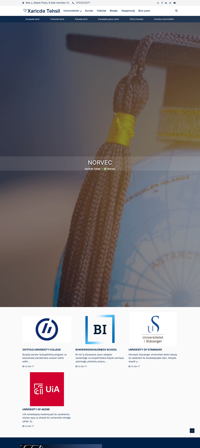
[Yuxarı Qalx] (192, 430)
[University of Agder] (46, 389)
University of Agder (36, 409)
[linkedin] (166, 3)
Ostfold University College (41, 349)
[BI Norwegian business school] (100, 329)
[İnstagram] (170, 3)
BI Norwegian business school (96, 349)
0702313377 (83, 2)
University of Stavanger (145, 349)
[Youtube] (175, 3)
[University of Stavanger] (153, 329)
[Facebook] (162, 3)
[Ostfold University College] (46, 329)
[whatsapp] (158, 3)
